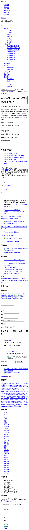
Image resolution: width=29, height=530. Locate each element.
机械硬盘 (18, 393)
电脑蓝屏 (3, 393)
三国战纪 (4, 406)
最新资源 (8, 376)
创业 (8, 391)
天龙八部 (24, 399)
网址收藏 (6, 14)
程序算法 (11, 399)
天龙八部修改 (11, 55)
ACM (6, 402)
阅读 (8, 81)
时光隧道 (6, 5)
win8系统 (18, 406)
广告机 (13, 383)
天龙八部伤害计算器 (13, 46)
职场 (11, 391)
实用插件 (6, 444)
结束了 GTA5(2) (11, 159)
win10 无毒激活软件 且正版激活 (10, 241)
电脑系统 (11, 91)
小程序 (6, 446)
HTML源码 (25, 383)
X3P (13, 401)
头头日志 (9, 42)
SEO (26, 386)
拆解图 (6, 390)
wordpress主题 (24, 391)
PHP (16, 383)
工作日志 (21, 404)
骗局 (14, 390)
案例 (25, 394)
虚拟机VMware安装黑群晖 (11, 273)
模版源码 (6, 457)
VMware (19, 115)
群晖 (11, 398)
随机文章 (9, 34)
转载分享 (9, 40)
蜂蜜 (17, 388)
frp (1, 383)
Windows (12, 404)
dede (3, 390)
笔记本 (9, 383)
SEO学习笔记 (18, 398)
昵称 (2, 311)
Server (20, 388)
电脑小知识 (10, 69)
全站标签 (9, 32)
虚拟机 (9, 402)
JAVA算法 (4, 383)
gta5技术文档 (12, 388)
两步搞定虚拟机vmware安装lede (13, 271)
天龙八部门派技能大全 (13, 48)
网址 (2, 317)
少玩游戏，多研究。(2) (13, 153)
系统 (15, 406)
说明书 (12, 386)
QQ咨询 (6, 526)
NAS (10, 401)
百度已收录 (8, 170)
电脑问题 (20, 386)
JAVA (14, 399)
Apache (15, 386)
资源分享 (6, 471)
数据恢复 (8, 394)
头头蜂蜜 (6, 436)
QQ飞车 (24, 385)
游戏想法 (16, 401)
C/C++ (5, 398)
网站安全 (19, 383)
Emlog (8, 386)
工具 (8, 83)
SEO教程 (18, 391)
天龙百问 (9, 61)
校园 (21, 402)
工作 (2, 386)
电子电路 (6, 463)
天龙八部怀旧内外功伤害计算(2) (16, 155)
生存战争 (17, 402)
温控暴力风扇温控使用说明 (12, 252)
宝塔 (6, 391)
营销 (8, 398)
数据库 (14, 391)
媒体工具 (6, 440)
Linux (20, 390)
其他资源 (6, 430)
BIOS (24, 386)
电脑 (18, 396)
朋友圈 (17, 390)
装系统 (3, 404)
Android (21, 396)
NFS (16, 394)
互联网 (13, 394)
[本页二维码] (5, 528)
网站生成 (6, 9)
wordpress (7, 385)
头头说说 (6, 438)
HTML (12, 402)
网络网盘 (6, 469)
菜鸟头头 (3, 18)
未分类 (6, 455)
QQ (2, 320)
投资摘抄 (6, 452)
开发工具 (6, 450)
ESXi (22, 394)
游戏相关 (6, 459)
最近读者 (9, 86)
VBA (23, 390)
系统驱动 (6, 467)
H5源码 (22, 393)
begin (14, 385)
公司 (3, 402)
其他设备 (6, 426)
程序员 (23, 398)
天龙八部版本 (11, 51)
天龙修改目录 (11, 53)
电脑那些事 (10, 67)
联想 (14, 393)
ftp (1, 401)
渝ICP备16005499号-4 (10, 501)
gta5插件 (3, 385)
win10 (6, 122)
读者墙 (9, 84)
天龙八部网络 (11, 57)
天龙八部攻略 (11, 59)
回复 (5, 342)
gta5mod (17, 404)
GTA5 (2, 398)
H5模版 (19, 394)
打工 (8, 388)
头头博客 (6, 7)
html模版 (7, 393)
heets (10, 340)
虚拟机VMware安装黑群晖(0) (15, 157)
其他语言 (6, 428)
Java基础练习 (10, 406)
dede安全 (21, 401)
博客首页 (9, 30)
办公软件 (6, 432)
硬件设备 (5, 91)
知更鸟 (5, 386)
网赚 (13, 398)
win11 (6, 399)
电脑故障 (25, 396)
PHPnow (8, 404)
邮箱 (2, 314)
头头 (14, 203)
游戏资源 (6, 461)
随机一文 (9, 36)
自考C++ (10, 390)
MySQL (2, 391)
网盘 (5, 396)
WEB (5, 423)
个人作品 (6, 424)
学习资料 (6, 442)
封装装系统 (3, 388)
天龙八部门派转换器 (13, 50)
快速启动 (9, 396)
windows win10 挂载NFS (7, 235)
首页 (2, 91)
